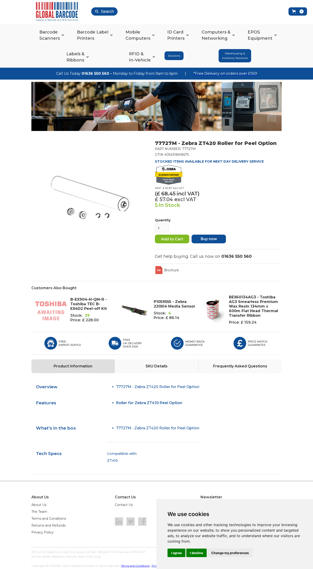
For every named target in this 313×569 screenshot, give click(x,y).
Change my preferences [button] (230, 553)
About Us (38, 505)
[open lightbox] (90, 197)
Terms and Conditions (48, 518)
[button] (297, 11)
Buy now (209, 239)
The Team (39, 512)
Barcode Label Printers (92, 35)
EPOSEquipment (260, 35)
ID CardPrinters (175, 35)
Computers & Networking (216, 35)
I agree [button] (176, 553)
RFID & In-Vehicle (140, 57)
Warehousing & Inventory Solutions (235, 56)
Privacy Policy (42, 532)
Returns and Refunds (48, 525)
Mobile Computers (138, 35)
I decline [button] (196, 553)
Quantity (162, 220)
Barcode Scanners (49, 35)
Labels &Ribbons (75, 57)
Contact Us (124, 505)
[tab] (73, 366)
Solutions (174, 55)
